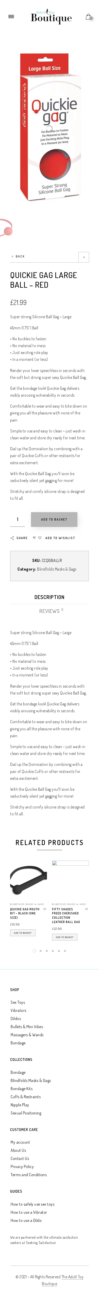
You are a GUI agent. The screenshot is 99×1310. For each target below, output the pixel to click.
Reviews (49, 611)
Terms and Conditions (29, 1174)
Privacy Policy (22, 1166)
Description (49, 597)
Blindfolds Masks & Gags (56, 569)
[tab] (49, 598)
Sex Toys (18, 1002)
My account (20, 1142)
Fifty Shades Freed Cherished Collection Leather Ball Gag (66, 915)
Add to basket (23, 932)
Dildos (16, 1018)
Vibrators (18, 1010)
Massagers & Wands (27, 1034)
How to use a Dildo (26, 1220)
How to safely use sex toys (32, 1204)
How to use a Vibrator (29, 1212)
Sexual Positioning (26, 1112)
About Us (18, 1150)
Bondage (18, 1042)
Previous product (84, 257)
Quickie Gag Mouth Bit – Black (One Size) (25, 913)
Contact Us (20, 1158)
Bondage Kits (21, 1088)
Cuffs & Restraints (26, 1096)
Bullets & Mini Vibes (27, 1026)
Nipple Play (20, 1104)
